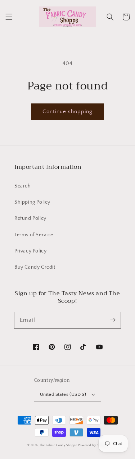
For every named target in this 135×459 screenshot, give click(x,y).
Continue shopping (67, 111)
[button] (9, 17)
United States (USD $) (63, 394)
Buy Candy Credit (34, 267)
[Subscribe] (113, 320)
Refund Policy (30, 218)
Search (22, 186)
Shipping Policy (32, 202)
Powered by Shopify (93, 445)
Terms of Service (33, 235)
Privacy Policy (30, 251)
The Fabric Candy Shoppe (58, 445)
